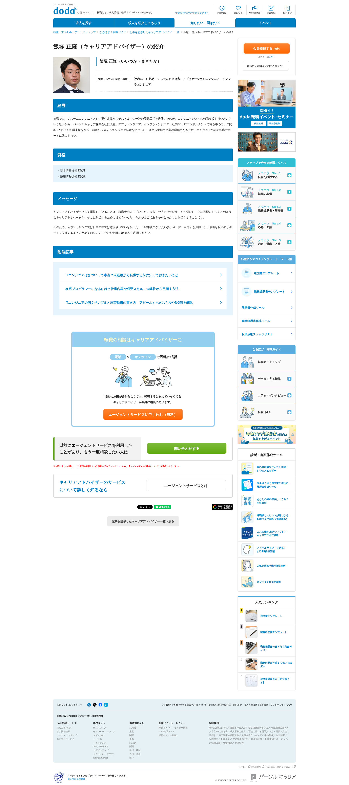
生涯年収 (280, 735)
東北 (131, 731)
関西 (131, 746)
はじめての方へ (64, 727)
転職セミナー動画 (168, 735)
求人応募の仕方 (238, 731)
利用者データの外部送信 (245, 705)
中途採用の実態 (240, 739)
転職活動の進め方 (218, 727)
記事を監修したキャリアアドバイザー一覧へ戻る (143, 521)
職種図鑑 (227, 743)
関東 (131, 735)
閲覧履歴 (222, 13)
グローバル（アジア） (104, 754)
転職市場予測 (271, 739)
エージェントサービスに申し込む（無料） (143, 415)
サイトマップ (277, 705)
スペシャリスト (101, 746)
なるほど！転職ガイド (113, 32)
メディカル (98, 735)
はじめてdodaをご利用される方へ (265, 65)
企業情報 (239, 743)
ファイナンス (99, 743)
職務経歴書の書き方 (258, 727)
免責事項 (263, 705)
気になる (238, 13)
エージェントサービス (68, 735)
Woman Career (100, 758)
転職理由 (213, 739)
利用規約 (166, 705)
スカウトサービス (66, 739)
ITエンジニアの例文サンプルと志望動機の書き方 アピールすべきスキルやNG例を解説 (129, 302)
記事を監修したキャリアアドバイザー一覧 (155, 32)
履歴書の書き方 (237, 727)
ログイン (287, 13)
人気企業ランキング (252, 735)
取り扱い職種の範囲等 (220, 705)
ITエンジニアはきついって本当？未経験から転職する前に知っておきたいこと (121, 275)
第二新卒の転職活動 (229, 735)
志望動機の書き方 (280, 727)
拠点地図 (256, 767)
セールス (97, 739)
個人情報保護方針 (76, 779)
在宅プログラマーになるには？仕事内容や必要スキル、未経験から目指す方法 (122, 289)
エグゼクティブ (101, 750)
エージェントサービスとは (186, 486)
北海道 (132, 727)
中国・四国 (135, 750)
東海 (131, 739)
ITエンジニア (99, 727)
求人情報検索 (63, 731)
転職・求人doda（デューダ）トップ (74, 32)
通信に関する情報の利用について (190, 705)
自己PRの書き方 (219, 731)
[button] (222, 507)
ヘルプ (289, 705)
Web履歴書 (254, 13)
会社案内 (242, 767)
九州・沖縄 (135, 754)
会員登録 (271, 13)
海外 (131, 758)
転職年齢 (225, 739)
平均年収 (268, 735)
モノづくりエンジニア (104, 731)
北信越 (132, 743)
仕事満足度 (256, 739)
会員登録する (266, 48)
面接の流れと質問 (257, 731)
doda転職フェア (167, 731)
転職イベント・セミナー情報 (173, 727)
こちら (272, 57)
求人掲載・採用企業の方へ (279, 767)
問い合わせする (187, 449)
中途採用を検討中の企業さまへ (192, 13)
